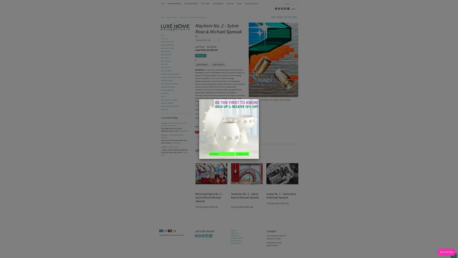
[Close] (259, 99)
